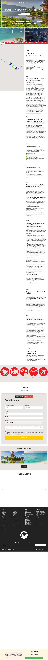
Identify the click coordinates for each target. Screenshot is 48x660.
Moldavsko (3, 529)
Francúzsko (4, 519)
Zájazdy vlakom (27, 520)
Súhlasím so (24, 542)
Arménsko (15, 512)
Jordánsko (15, 515)
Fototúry (26, 513)
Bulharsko (3, 514)
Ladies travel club (27, 522)
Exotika (26, 511)
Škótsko (14, 514)
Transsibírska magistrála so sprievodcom (29, 519)
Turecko (14, 518)
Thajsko (14, 521)
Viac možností (34, 651)
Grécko (3, 513)
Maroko (14, 517)
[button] (43, 2)
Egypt (14, 519)
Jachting (26, 521)
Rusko (14, 529)
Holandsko (3, 515)
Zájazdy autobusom (28, 512)
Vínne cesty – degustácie (29, 514)
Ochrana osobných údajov (40, 514)
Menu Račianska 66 (39, 524)
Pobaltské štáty (4, 528)
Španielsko (3, 517)
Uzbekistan (15, 511)
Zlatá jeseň (26, 517)
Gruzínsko (15, 513)
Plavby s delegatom (28, 524)
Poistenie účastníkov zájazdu (41, 513)
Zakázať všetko (34, 654)
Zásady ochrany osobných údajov (12, 434)
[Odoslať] (40, 545)
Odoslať (24, 438)
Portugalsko (4, 518)
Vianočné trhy (27, 516)
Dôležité (37, 517)
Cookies (37, 515)
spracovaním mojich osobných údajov (26, 542)
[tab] (2, 43)
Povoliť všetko (34, 658)
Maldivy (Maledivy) (16, 520)
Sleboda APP (44, 549)
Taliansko (3, 511)
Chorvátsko (4, 512)
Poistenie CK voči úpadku (40, 512)
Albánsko (3, 520)
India (14, 516)
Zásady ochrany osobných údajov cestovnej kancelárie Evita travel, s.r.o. (19, 657)
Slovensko (3, 521)
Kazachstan (15, 528)
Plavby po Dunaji (27, 523)
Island (3, 516)
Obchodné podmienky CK (40, 511)
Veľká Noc (26, 515)
